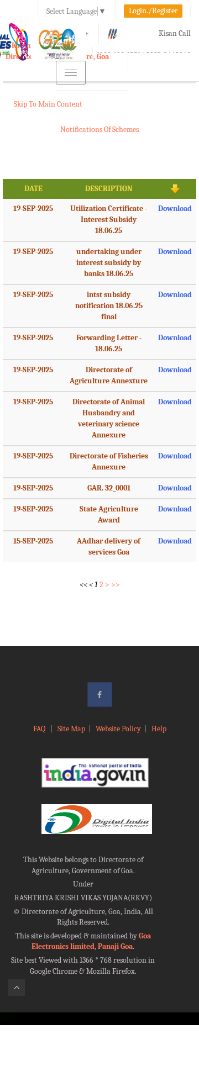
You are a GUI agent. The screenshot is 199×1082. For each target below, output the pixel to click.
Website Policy (118, 728)
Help (158, 728)
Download (175, 208)
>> (115, 584)
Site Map (71, 728)
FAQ (40, 728)
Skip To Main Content (48, 104)
